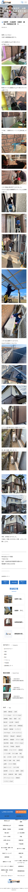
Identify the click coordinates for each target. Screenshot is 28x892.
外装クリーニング (7, 767)
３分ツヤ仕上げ (7, 732)
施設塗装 (12, 739)
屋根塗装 (20, 750)
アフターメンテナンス (16, 732)
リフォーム (7, 660)
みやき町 (9, 757)
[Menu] (25, 2)
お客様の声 (10, 774)
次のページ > (23, 582)
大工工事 (11, 722)
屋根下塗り (6, 739)
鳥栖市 (5, 711)
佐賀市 (20, 774)
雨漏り (15, 718)
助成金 (11, 743)
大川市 (14, 757)
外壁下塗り (6, 736)
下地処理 (6, 662)
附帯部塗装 (20, 725)
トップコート (18, 729)
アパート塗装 (20, 757)
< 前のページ (5, 582)
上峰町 (5, 764)
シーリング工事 (7, 753)
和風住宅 (18, 777)
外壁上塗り (12, 736)
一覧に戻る (14, 582)
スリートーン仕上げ (17, 715)
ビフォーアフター (13, 750)
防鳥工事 (5, 729)
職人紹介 (5, 722)
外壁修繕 (11, 729)
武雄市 (17, 770)
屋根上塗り (19, 736)
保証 (20, 753)
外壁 (5, 651)
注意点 (22, 770)
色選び (10, 718)
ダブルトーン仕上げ (19, 743)
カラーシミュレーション (9, 777)
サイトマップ (21, 875)
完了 (20, 718)
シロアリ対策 (16, 767)
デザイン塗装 (15, 753)
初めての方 (6, 746)
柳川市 (5, 774)
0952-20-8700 (11, 564)
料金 (14, 760)
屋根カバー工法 (12, 725)
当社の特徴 (6, 743)
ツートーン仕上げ (7, 715)
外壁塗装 (5, 750)
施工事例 (5, 770)
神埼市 (18, 760)
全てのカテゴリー (8, 648)
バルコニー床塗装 (12, 764)
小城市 (15, 711)
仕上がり (5, 725)
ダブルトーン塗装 (19, 739)
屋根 (5, 654)
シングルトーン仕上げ (8, 781)
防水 (5, 657)
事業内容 (10, 711)
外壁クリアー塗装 (7, 760)
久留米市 (17, 722)
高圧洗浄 (18, 746)
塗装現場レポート (6, 576)
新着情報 (5, 718)
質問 (16, 774)
